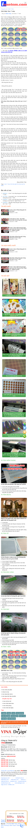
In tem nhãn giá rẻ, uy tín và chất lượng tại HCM (14, 395)
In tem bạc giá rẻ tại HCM (8, 640)
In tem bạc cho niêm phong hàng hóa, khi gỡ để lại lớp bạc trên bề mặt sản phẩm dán (14, 488)
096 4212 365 (4, 766)
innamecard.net (22, 781)
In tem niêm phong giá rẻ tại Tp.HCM (10, 486)
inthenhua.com (5, 779)
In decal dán (5, 522)
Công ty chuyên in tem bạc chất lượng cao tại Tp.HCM (14, 641)
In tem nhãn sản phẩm (6, 689)
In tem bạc (5, 609)
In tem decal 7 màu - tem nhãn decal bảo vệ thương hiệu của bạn (18, 219)
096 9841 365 (4, 760)
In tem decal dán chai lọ (7, 694)
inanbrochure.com (5, 783)
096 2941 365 (4, 764)
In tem (13, 713)
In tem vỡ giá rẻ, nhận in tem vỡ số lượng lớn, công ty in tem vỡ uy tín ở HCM (13, 558)
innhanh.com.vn (20, 778)
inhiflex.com (11, 784)
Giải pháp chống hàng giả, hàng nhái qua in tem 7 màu (14, 203)
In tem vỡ (5, 533)
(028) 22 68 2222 (11, 756)
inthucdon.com (14, 779)
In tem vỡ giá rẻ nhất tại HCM (9, 561)
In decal (9, 713)
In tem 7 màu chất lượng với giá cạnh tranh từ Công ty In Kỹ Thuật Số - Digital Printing (14, 200)
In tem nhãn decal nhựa (8, 703)
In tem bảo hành (7, 572)
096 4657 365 (4, 762)
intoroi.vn (23, 779)
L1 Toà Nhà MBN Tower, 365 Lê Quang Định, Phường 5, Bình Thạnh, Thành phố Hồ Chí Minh (13, 825)
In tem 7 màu (11, 9)
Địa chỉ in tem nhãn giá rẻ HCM (14, 376)
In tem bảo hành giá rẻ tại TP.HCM (10, 601)
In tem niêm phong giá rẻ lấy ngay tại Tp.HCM (13, 484)
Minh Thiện (8, 13)
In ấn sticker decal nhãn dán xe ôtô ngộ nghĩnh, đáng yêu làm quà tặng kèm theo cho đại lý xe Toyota (14, 454)
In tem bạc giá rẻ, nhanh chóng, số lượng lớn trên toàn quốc (13, 634)
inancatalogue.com (19, 783)
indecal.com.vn (5, 781)
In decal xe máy (5, 692)
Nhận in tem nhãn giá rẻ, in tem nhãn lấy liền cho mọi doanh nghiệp (14, 355)
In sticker (4, 713)
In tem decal (6, 494)
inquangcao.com (5, 778)
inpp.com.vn (4, 784)
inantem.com (13, 781)
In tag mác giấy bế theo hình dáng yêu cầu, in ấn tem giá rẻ (14, 314)
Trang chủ (3, 9)
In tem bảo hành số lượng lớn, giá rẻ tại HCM (13, 596)
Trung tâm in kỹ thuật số (7, 770)
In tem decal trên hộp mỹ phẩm (8, 696)
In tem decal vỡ (14, 716)
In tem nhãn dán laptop (8, 707)
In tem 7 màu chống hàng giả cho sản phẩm (17, 193)
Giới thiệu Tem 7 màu (6, 670)
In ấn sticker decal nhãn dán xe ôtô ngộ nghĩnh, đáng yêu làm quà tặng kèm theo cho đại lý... (14, 530)
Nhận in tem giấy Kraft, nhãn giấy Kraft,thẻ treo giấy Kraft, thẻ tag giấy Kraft (13, 519)
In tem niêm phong (8, 460)
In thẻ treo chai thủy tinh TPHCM (14, 295)
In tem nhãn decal (6, 716)
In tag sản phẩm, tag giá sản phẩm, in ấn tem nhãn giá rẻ (14, 334)
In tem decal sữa (11, 718)
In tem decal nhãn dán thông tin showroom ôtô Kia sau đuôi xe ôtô (14, 435)
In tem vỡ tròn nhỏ (7, 701)
